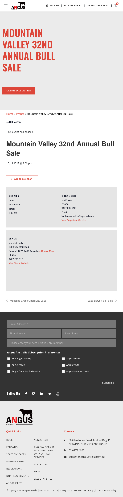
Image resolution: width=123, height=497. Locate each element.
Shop (37, 471)
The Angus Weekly (21, 358)
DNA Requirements (17, 475)
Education (12, 447)
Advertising (41, 464)
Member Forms (15, 461)
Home (9, 114)
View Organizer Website (74, 220)
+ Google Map (46, 251)
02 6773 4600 (76, 450)
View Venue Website (19, 263)
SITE (71, 5)
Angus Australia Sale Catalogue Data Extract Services (44, 452)
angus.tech (41, 439)
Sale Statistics (43, 478)
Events (20, 114)
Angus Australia (30, 490)
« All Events (13, 122)
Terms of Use (80, 490)
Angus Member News (77, 371)
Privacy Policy (66, 490)
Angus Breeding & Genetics (26, 371)
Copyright (92, 490)
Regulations (14, 468)
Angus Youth (72, 364)
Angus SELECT (14, 483)
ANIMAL (96, 5)
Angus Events (73, 358)
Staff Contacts (16, 454)
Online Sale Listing (18, 90)
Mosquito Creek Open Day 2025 (27, 300)
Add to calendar (23, 178)
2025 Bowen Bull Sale (101, 300)
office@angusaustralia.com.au (87, 456)
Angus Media (18, 364)
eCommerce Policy (107, 490)
